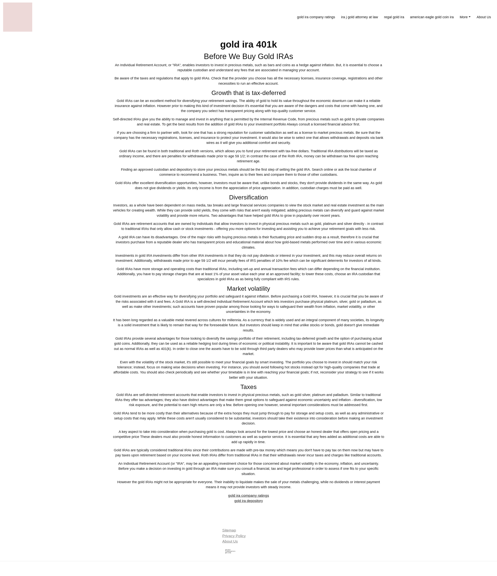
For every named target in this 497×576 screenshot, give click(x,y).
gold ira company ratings (316, 17)
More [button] (464, 17)
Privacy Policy (234, 536)
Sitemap (229, 530)
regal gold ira (394, 17)
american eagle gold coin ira (432, 17)
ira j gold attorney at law (359, 17)
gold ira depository (248, 501)
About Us (484, 17)
